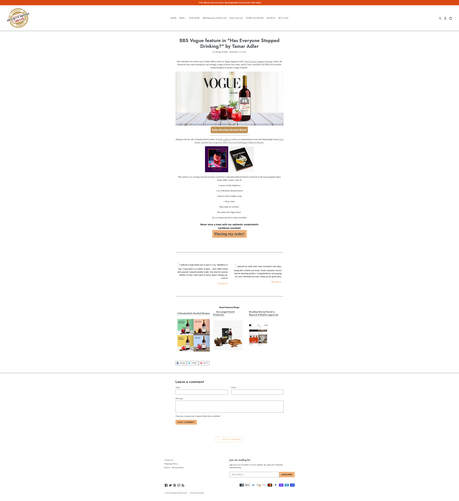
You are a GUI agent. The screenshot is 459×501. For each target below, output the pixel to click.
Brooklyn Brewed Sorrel (178, 493)
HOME (173, 18)
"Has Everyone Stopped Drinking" (258, 61)
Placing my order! (229, 234)
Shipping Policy (171, 464)
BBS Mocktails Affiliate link (215, 18)
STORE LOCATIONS (254, 18)
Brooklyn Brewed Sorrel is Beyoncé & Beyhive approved (263, 313)
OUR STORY (194, 18)
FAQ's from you (236, 18)
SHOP (182, 18)
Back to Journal (231, 439)
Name (177, 387)
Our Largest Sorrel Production (224, 313)
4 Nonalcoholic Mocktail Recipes (193, 313)
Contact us (168, 460)
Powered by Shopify (197, 493)
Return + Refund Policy (174, 467)
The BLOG (270, 18)
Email (233, 387)
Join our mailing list (240, 460)
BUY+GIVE (283, 18)
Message (179, 398)
